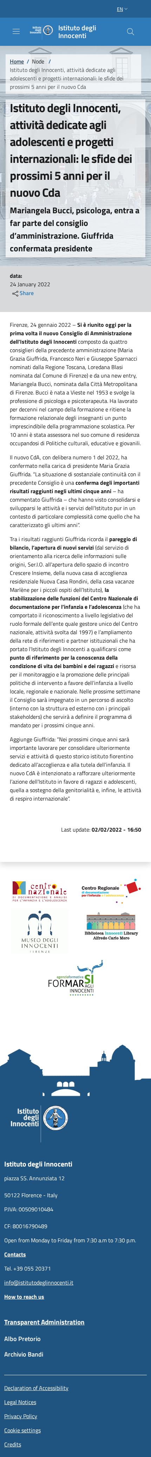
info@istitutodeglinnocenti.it (38, 1282)
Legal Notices (20, 1402)
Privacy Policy (20, 1416)
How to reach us (24, 1296)
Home (17, 61)
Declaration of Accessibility (36, 1388)
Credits (12, 1444)
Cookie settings (22, 1430)
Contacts (15, 1254)
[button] (123, 9)
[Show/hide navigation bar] (16, 31)
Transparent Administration (44, 1322)
